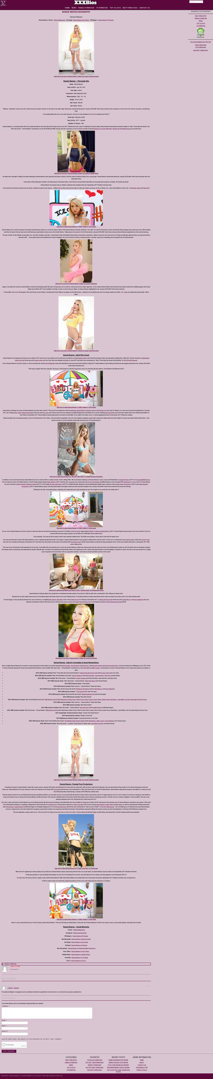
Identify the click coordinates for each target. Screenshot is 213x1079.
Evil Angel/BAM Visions (143, 480)
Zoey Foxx (143, 699)
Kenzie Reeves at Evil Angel (79, 942)
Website (5, 1031)
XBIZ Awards (96, 668)
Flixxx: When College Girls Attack (23, 413)
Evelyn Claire (109, 804)
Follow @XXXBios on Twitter (200, 42)
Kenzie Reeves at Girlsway (79, 945)
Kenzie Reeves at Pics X (78, 961)
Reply (149, 986)
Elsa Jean (46, 413)
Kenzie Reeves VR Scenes (106, 20)
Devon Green (97, 699)
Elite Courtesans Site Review (118, 1065)
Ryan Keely (134, 699)
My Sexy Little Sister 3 (56, 484)
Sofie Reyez (92, 721)
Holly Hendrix (95, 482)
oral (69, 482)
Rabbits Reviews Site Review (118, 1060)
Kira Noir (100, 723)
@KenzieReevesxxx (59, 20)
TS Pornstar (102, 8)
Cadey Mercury (126, 599)
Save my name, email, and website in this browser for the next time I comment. (32, 1039)
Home (67, 8)
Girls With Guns (61, 807)
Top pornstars (200, 47)
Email (4, 1026)
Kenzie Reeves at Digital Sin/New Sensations (81, 948)
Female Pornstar (86, 8)
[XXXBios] (85, 2)
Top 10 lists (115, 8)
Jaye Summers (75, 665)
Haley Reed (78, 602)
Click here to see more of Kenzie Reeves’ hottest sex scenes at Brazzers (76, 284)
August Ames (38, 360)
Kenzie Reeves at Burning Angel (81, 939)
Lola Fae (127, 699)
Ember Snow (105, 699)
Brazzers (96, 129)
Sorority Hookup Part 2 (111, 665)
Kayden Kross (53, 804)
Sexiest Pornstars (94, 1065)
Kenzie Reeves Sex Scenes (81, 20)
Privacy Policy (142, 1070)
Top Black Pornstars (94, 1060)
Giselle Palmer (96, 707)
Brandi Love (102, 410)
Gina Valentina (138, 599)
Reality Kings (126, 129)
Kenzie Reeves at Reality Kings (80, 954)
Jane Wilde (121, 699)
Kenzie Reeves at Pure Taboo (80, 951)
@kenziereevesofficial (80, 933)
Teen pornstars (200, 45)
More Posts (14, 969)
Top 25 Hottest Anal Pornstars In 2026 (118, 1071)
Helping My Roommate (106, 599)
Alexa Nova (64, 699)
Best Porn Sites (130, 8)
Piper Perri (146, 188)
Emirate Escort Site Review (118, 1062)
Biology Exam (130, 539)
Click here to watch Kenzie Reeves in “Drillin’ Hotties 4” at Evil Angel (76, 226)
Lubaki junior (13, 988)
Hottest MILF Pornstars (94, 1067)
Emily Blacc (113, 699)
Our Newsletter (142, 1067)
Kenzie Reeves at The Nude (80, 957)
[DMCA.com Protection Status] (201, 32)
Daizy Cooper (89, 699)
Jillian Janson (100, 721)
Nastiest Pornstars (200, 50)
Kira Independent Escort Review (118, 1067)
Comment (6, 1006)
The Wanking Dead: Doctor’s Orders (74, 721)
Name (4, 1020)
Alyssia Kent (10, 807)
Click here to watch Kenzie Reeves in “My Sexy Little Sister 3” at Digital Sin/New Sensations (76, 476)
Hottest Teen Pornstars (94, 1062)
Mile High (109, 129)
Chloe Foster (80, 699)
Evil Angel (103, 129)
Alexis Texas (136, 188)
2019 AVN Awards (108, 807)
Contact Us (144, 8)
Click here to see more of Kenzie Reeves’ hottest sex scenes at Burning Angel (76, 351)
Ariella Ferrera (74, 599)
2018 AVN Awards (131, 360)
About (142, 1062)
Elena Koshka (66, 665)
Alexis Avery (72, 699)
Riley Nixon (119, 804)
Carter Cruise (145, 539)
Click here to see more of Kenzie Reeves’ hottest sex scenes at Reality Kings (76, 173)
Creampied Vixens (124, 480)
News (74, 8)
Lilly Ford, (88, 482)
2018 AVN (86, 668)
